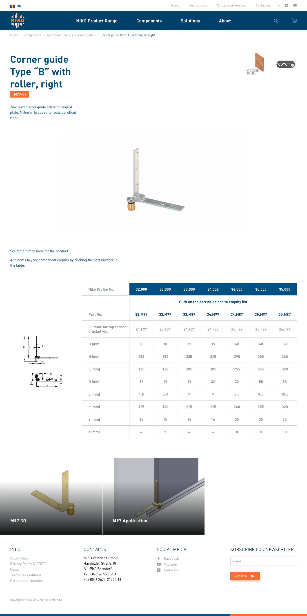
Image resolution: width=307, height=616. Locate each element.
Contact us (263, 5)
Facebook (171, 559)
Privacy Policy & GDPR (28, 564)
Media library (198, 5)
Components (149, 21)
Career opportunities (231, 5)
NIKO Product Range (97, 21)
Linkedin (170, 570)
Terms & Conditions (26, 575)
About (225, 21)
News (175, 5)
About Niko (19, 558)
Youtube (170, 564)
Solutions (190, 21)
